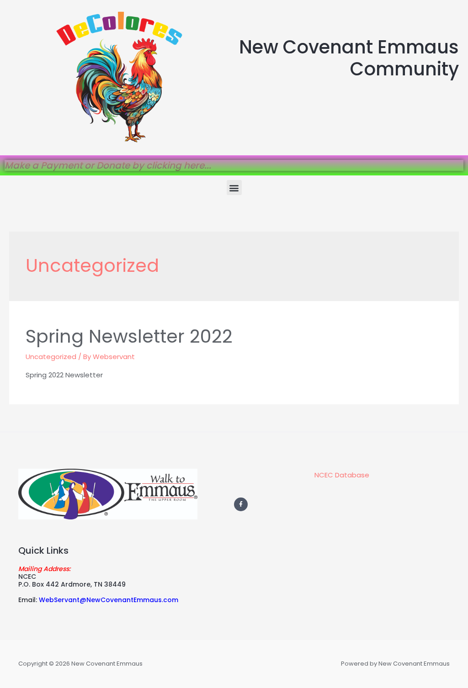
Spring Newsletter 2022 (129, 336)
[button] (234, 187)
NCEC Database (341, 475)
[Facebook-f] (241, 504)
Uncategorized (51, 356)
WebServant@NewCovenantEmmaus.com (108, 599)
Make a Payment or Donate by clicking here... (108, 165)
